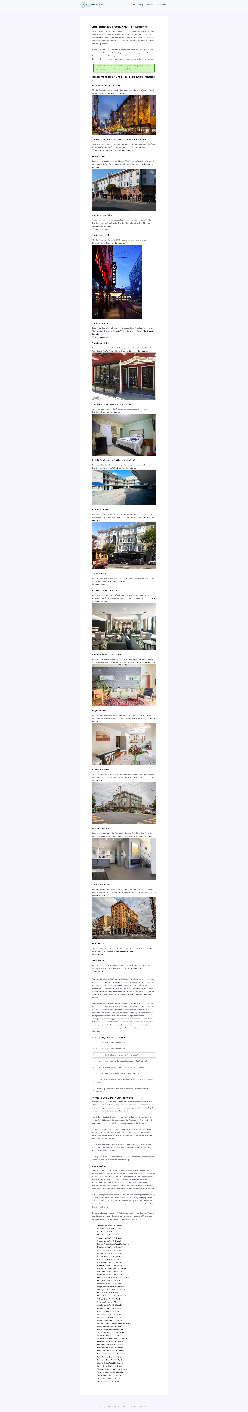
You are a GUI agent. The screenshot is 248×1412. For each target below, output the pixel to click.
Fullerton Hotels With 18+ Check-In (110, 1265)
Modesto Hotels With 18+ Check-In (110, 1293)
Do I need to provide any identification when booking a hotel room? (120, 1067)
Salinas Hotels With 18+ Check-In (109, 1336)
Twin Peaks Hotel (100, 343)
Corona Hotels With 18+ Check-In (109, 1241)
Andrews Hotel (99, 573)
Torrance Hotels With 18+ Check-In (110, 1372)
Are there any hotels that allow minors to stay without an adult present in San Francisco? (123, 1090)
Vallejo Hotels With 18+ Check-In (109, 1375)
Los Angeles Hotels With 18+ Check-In (111, 1290)
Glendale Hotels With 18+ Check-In (110, 1271)
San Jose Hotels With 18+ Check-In (110, 1345)
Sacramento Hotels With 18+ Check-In (111, 1332)
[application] (154, 4)
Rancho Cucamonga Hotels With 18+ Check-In (114, 1323)
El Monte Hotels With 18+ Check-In (109, 1247)
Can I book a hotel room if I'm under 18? (110, 1049)
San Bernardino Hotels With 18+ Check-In (112, 1339)
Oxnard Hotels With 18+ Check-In (109, 1311)
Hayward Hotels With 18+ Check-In (110, 1274)
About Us (149, 5)
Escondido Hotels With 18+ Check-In (110, 1253)
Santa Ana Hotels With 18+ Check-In (110, 1348)
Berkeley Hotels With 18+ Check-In (109, 1232)
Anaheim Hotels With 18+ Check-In (110, 1226)
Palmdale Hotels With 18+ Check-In (110, 1314)
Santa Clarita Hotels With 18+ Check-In (111, 1354)
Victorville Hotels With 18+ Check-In (110, 1378)
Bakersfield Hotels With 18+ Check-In (110, 1229)
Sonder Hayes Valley (102, 215)
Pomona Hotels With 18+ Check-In (109, 1320)
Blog (141, 5)
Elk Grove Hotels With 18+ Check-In (110, 1250)
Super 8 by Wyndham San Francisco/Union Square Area (119, 139)
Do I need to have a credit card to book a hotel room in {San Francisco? (121, 1061)
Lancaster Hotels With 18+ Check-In (110, 1284)
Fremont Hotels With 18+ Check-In (109, 1259)
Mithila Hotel (98, 943)
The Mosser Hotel (100, 235)
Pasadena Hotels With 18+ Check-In (110, 1317)
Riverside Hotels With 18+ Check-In (110, 1326)
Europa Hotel (98, 156)
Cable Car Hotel (100, 509)
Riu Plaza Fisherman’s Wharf (105, 590)
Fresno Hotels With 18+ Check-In (109, 1262)
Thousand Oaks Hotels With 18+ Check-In (112, 1369)
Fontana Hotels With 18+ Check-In (109, 1256)
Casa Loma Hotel (100, 769)
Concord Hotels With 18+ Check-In (109, 1238)
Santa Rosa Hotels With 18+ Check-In (110, 1357)
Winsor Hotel (98, 960)
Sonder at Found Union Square (106, 654)
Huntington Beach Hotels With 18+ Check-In (113, 1278)
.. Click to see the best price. (117, 93)
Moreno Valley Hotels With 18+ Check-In (112, 1296)
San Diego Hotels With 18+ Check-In (110, 1342)
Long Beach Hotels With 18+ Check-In (111, 1287)
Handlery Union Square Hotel (106, 85)
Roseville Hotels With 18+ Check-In (110, 1329)
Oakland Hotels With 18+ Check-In (109, 1299)
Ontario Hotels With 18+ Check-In (109, 1305)
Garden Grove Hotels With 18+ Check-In (111, 1268)
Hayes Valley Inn (100, 710)
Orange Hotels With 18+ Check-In (109, 1308)
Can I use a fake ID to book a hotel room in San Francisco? (117, 1055)
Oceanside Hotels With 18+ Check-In (110, 1302)
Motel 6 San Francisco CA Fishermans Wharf (113, 460)
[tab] (123, 1042)
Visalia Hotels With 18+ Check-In (109, 1381)
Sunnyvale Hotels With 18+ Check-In (110, 1366)
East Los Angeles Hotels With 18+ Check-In (113, 1244)
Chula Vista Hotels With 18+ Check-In (110, 1235)
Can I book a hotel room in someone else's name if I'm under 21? (119, 1073)
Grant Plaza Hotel (100, 828)
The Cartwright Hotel (102, 323)
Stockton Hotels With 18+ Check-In (110, 1363)
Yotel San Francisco (101, 884)
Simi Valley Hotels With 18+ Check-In (110, 1360)
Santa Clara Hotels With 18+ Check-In (110, 1351)
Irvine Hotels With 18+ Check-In (108, 1281)
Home (134, 5)
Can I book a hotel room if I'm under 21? (110, 1043)
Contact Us (161, 5)
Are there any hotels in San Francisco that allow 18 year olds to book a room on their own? (124, 1081)
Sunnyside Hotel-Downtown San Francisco (112, 404)
